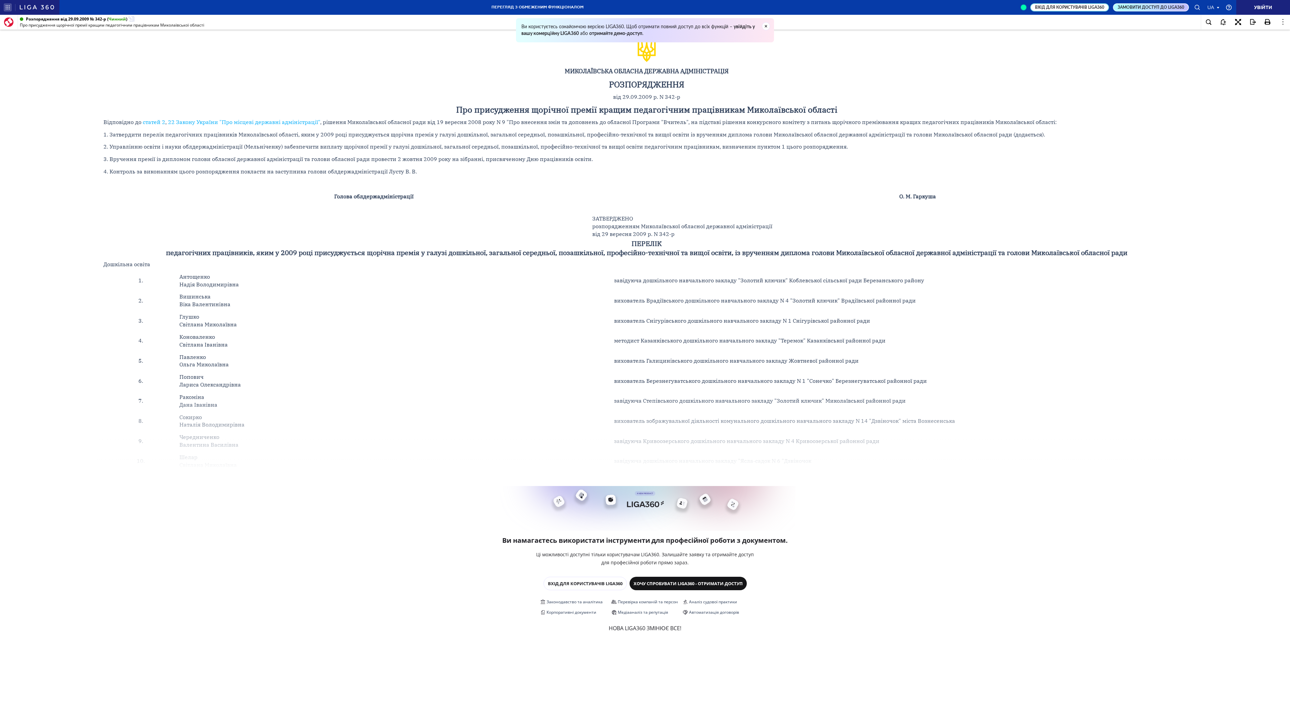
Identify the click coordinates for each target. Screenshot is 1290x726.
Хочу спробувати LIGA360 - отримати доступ (688, 583)
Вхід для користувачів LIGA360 (585, 583)
